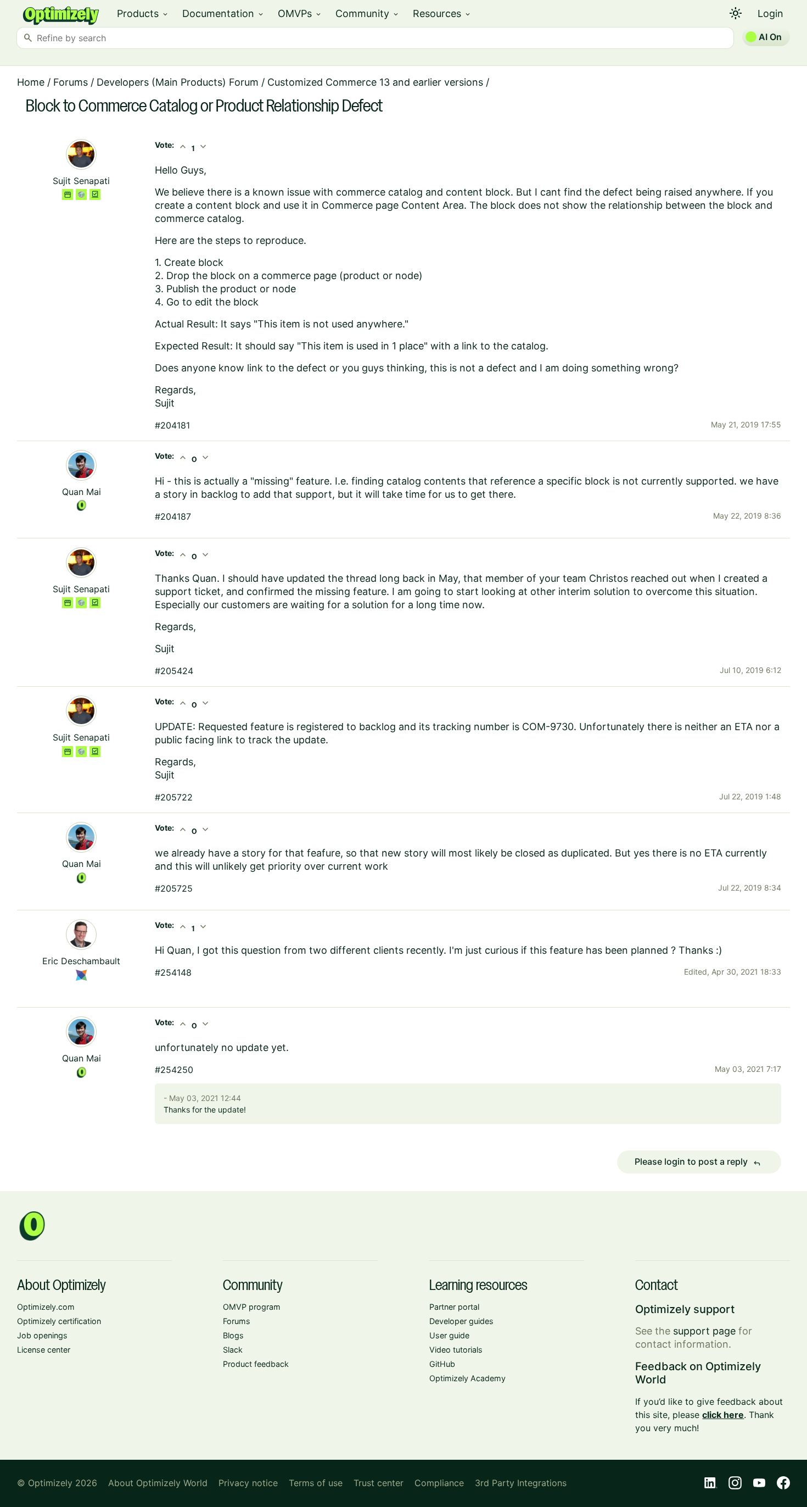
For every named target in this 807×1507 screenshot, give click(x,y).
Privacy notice (248, 1482)
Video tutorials (456, 1349)
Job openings (42, 1335)
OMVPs (300, 13)
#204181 (172, 425)
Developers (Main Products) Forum (178, 82)
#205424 (174, 670)
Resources (442, 13)
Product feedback (256, 1364)
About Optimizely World (158, 1482)
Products (143, 13)
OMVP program (252, 1306)
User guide (449, 1335)
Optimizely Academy (467, 1378)
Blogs (233, 1335)
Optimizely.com (46, 1306)
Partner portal (454, 1306)
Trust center (379, 1482)
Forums (70, 82)
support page (704, 1331)
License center (43, 1349)
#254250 (174, 1069)
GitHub (442, 1364)
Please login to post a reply (698, 1162)
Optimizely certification (59, 1321)
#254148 (173, 972)
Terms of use (316, 1482)
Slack (233, 1349)
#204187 (173, 516)
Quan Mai (81, 491)
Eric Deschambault (81, 960)
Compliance (439, 1482)
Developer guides (461, 1321)
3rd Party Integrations (521, 1482)
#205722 (174, 797)
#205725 (174, 888)
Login (770, 13)
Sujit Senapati (81, 180)
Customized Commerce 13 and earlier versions (375, 82)
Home (30, 82)
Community (367, 13)
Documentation (223, 13)
